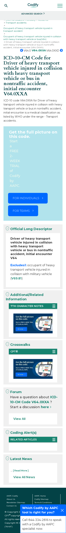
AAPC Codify (12, 496)
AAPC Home (40, 496)
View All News (24, 477)
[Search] (6, 5)
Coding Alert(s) (23, 433)
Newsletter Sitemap (16, 502)
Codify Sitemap (41, 499)
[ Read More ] (21, 470)
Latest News (21, 459)
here (45, 407)
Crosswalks (20, 345)
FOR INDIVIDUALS (26, 198)
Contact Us (11, 506)
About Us (11, 499)
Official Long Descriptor (31, 229)
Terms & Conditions (43, 502)
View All (19, 419)
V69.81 (16, 278)
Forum (16, 392)
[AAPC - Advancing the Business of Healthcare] (33, 5)
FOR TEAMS (21, 211)
